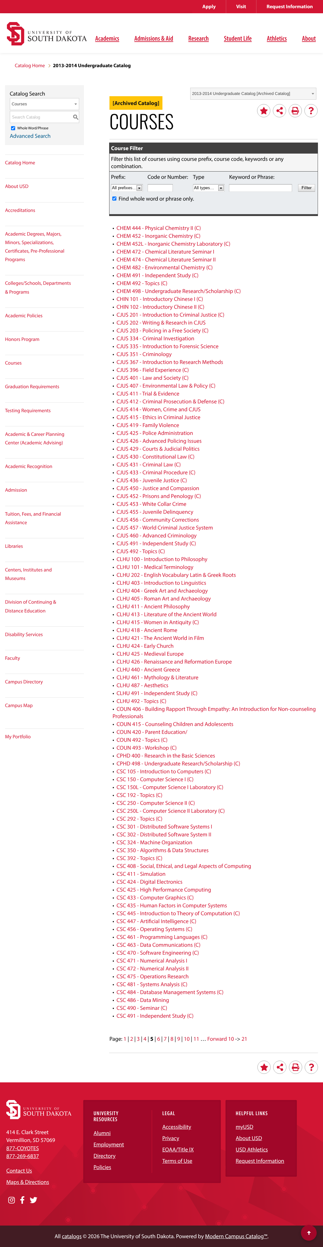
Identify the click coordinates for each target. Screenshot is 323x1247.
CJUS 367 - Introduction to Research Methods (169, 362)
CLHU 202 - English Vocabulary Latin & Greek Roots (176, 574)
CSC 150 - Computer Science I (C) (154, 779)
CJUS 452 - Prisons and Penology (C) (158, 496)
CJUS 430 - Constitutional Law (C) (155, 456)
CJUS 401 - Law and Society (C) (152, 377)
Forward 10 (220, 1038)
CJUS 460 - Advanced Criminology (156, 535)
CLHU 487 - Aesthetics (142, 685)
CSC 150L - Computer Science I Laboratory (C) (169, 787)
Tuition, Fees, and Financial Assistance (33, 518)
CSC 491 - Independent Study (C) (154, 1015)
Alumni (101, 1133)
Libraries (14, 546)
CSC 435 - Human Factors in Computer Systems (171, 905)
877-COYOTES (22, 1148)
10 (187, 1038)
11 (196, 1038)
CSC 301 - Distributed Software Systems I (164, 826)
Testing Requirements (28, 410)
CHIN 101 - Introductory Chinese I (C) (159, 298)
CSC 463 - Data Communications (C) (158, 944)
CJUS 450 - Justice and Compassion (157, 488)
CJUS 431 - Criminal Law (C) (148, 464)
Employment (108, 1144)
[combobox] (253, 94)
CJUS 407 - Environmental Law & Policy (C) (165, 385)
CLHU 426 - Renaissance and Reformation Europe (174, 661)
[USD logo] (46, 37)
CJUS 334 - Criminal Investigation (155, 338)
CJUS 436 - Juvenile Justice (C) (151, 480)
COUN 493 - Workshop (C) (146, 747)
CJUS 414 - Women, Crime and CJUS (158, 409)
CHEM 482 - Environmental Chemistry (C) (164, 267)
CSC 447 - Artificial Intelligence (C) (156, 921)
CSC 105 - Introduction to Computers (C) (163, 771)
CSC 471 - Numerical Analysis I (151, 960)
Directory (104, 1155)
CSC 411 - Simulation (140, 873)
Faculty (12, 658)
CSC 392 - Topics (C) (139, 858)
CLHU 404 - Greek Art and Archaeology (162, 590)
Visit (241, 6)
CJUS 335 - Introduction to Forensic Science (167, 346)
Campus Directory (24, 682)
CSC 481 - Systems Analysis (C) (151, 984)
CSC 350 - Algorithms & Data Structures (162, 850)
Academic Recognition (28, 466)
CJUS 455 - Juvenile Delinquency (154, 511)
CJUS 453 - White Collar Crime (151, 503)
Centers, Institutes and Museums (28, 574)
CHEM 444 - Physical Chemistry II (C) (158, 227)
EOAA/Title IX (178, 1149)
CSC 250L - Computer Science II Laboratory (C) (170, 810)
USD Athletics (252, 1149)
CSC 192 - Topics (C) (139, 795)
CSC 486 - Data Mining (142, 1000)
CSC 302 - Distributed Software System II (163, 834)
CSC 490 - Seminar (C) (141, 1007)
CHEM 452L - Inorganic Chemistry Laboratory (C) (173, 243)
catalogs (72, 1236)
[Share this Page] (279, 110)
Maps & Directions (27, 1182)
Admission (16, 490)
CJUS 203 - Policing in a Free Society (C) (162, 330)
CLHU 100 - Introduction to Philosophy (161, 559)
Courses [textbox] (19, 104)
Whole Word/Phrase (33, 128)
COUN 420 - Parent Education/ (151, 731)
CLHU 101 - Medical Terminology (154, 567)
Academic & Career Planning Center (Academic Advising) (34, 438)
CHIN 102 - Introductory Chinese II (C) (160, 306)
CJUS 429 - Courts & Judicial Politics (157, 448)
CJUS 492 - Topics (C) (140, 551)
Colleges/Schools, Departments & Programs (38, 287)
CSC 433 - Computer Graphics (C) (155, 897)
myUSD (244, 1126)
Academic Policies (24, 316)
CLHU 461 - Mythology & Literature (157, 677)
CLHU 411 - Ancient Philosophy (153, 606)
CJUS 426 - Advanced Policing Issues (159, 440)
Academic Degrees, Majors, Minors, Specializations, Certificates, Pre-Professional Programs (34, 247)
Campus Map (19, 705)
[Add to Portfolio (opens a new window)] (263, 110)
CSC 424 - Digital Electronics (149, 881)
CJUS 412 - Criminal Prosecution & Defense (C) (170, 401)
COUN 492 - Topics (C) (141, 739)
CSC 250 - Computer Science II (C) (155, 802)
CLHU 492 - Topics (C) (141, 701)
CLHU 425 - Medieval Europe (150, 653)
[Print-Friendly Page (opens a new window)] (295, 110)
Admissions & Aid (153, 38)
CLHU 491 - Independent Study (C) (156, 693)
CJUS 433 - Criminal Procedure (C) (155, 472)
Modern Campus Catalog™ (236, 1236)
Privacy (170, 1138)
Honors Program (22, 339)
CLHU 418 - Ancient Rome (146, 630)
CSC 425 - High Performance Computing (163, 889)
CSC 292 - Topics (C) (139, 818)
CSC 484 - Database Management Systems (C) (169, 992)
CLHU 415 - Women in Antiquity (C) (157, 622)
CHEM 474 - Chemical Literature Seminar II (165, 259)
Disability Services (24, 634)
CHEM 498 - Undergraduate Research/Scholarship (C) (178, 291)
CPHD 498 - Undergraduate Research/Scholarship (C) (178, 763)
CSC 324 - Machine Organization (154, 842)
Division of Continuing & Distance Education (30, 606)
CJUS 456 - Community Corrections (157, 519)
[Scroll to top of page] (309, 1233)
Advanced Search (30, 135)
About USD (16, 186)
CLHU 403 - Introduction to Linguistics (161, 582)
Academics (107, 38)
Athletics (277, 38)
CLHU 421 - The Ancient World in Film (160, 637)
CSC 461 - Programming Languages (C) (161, 936)
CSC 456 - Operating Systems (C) (154, 929)
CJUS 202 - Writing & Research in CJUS (160, 322)
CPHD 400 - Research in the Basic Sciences (165, 755)
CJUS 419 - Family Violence (147, 425)
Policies (102, 1167)
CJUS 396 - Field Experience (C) (152, 369)
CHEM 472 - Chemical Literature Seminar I (165, 251)
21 (244, 1038)
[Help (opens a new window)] (311, 110)
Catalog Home (30, 65)
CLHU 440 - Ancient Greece (148, 669)
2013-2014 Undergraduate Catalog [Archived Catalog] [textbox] (241, 93)
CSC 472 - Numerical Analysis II (152, 968)
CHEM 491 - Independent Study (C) (157, 275)
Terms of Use (177, 1160)
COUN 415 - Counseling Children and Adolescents (174, 724)
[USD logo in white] (39, 1117)
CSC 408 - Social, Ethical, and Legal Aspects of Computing (183, 865)
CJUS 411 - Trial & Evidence (147, 393)
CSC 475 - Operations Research (152, 976)
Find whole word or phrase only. (156, 198)
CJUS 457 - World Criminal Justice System (164, 527)
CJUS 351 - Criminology (144, 354)
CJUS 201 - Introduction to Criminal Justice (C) (170, 314)
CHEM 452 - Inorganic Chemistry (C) (158, 235)
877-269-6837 (22, 1156)
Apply (209, 6)
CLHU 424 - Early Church (144, 645)
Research (198, 38)
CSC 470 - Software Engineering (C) (157, 952)
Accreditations (20, 210)
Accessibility (176, 1126)
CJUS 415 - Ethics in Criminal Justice (158, 417)
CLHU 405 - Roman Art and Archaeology (163, 598)
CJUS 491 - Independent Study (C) (156, 543)
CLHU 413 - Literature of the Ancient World (166, 614)
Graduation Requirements (32, 386)
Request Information (290, 6)
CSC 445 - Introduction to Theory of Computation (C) (178, 913)
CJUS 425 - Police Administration (154, 432)
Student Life (238, 38)
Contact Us (19, 1170)
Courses (13, 363)
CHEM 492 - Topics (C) (141, 283)
